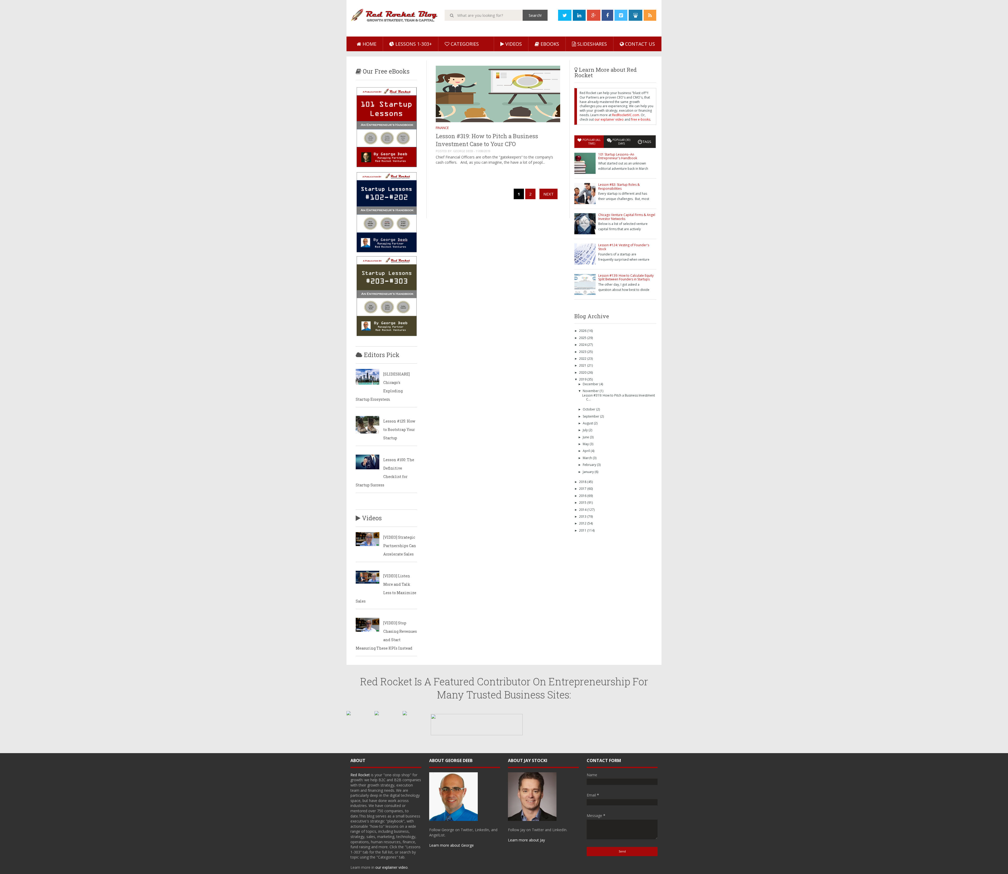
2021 (583, 365)
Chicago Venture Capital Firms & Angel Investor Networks (626, 217)
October (589, 409)
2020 (583, 372)
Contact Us (639, 44)
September (591, 416)
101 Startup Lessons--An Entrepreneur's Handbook (617, 156)
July (586, 430)
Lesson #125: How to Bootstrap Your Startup (399, 429)
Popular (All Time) (591, 141)
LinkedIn (482, 829)
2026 (583, 330)
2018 (583, 482)
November (591, 391)
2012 (583, 523)
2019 (583, 379)
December (591, 384)
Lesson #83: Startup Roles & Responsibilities (619, 186)
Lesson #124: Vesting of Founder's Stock (623, 247)
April (587, 451)
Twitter (467, 829)
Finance (442, 127)
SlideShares (591, 44)
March (588, 458)
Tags (647, 141)
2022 (583, 358)
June (586, 437)
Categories (464, 44)
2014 (583, 509)
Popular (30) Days (621, 141)
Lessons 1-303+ (413, 44)
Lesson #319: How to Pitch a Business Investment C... (618, 397)
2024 (583, 344)
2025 (583, 338)
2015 (583, 502)
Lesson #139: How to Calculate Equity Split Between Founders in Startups (626, 277)
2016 (583, 495)
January (589, 472)
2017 (583, 488)
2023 (583, 351)
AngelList (437, 834)
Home (368, 44)
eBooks (549, 44)
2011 (583, 530)
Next (548, 194)
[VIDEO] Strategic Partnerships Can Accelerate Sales (399, 546)
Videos (513, 44)
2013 (583, 516)
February (590, 464)
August (588, 423)
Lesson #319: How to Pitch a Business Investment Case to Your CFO (487, 140)
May (586, 444)
